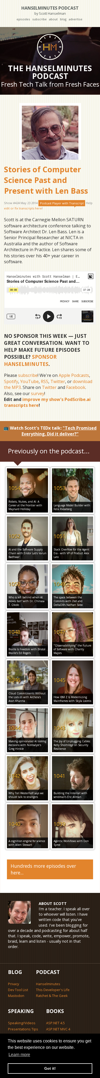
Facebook (75, 387)
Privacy (13, 983)
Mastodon (16, 995)
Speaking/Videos (21, 1022)
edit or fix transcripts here (23, 208)
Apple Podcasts (74, 375)
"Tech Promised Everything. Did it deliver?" (59, 431)
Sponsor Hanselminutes (30, 360)
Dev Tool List (18, 989)
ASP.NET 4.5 (55, 1022)
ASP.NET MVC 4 (58, 1029)
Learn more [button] (19, 1054)
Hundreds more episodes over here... (43, 869)
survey (37, 393)
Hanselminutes (48, 983)
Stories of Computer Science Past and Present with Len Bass (46, 180)
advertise (75, 19)
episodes (23, 19)
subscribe (39, 19)
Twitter (57, 381)
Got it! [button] (50, 1068)
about (53, 19)
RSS (44, 381)
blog (63, 19)
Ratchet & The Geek (52, 995)
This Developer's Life (53, 989)
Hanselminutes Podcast (50, 10)
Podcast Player (62, 203)
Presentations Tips (23, 1029)
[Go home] (50, 46)
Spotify (11, 381)
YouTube (29, 381)
